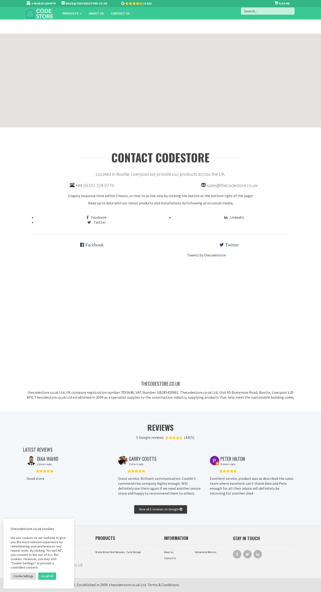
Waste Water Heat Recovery (110, 552)
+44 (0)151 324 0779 (94, 185)
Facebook (98, 217)
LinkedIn (236, 217)
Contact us (120, 13)
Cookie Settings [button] (23, 576)
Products (71, 13)
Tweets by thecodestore (206, 255)
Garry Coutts (143, 458)
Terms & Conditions (163, 584)
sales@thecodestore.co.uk (232, 185)
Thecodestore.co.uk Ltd (53, 397)
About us (168, 552)
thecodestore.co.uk (124, 584)
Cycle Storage (133, 552)
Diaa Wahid (47, 458)
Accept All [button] (47, 576)
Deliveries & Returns (205, 552)
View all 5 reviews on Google (159, 509)
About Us (96, 13)
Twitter (99, 222)
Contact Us (170, 558)
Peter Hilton (232, 458)
